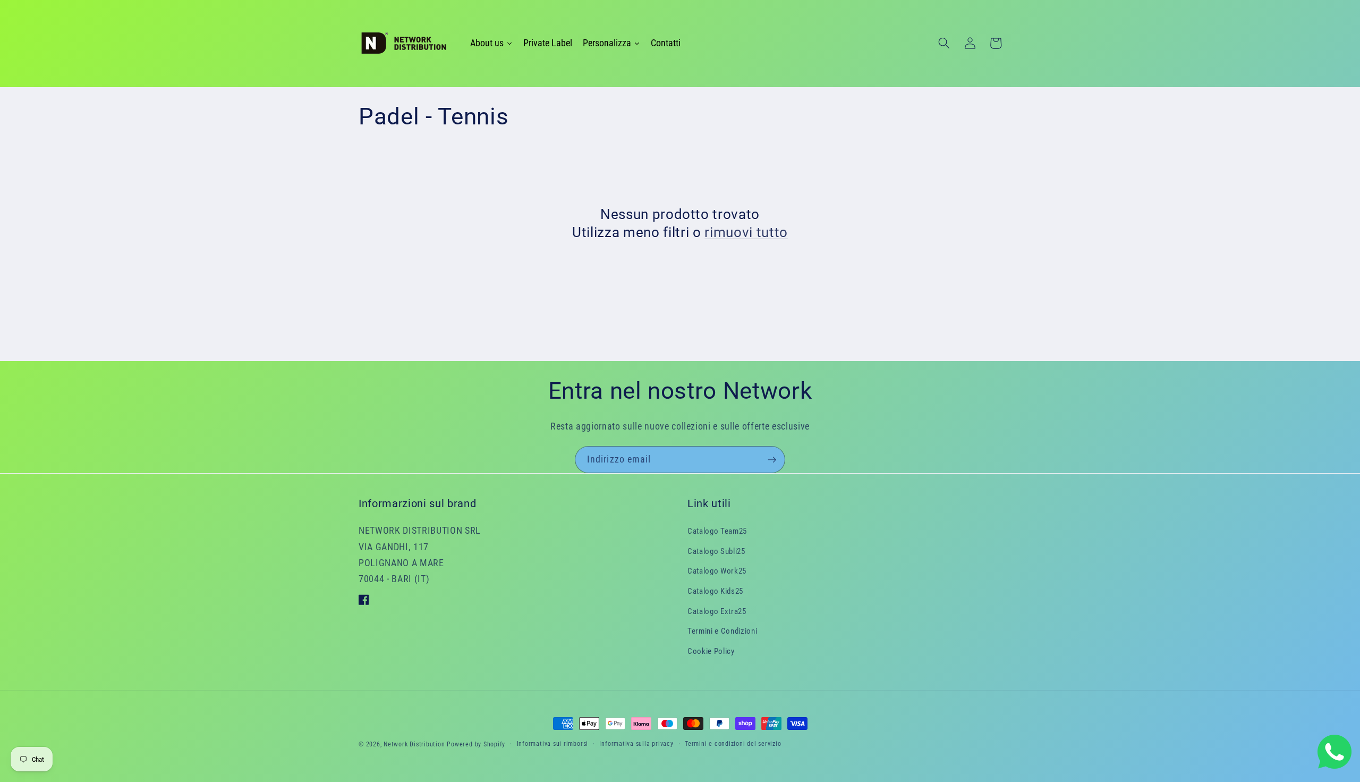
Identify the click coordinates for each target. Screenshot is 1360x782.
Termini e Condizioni (722, 631)
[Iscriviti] (772, 460)
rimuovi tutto (746, 232)
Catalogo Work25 (716, 571)
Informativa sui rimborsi (552, 743)
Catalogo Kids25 (715, 590)
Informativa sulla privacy (636, 743)
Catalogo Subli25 (716, 551)
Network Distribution (414, 744)
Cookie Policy (711, 650)
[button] (944, 43)
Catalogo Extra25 (716, 611)
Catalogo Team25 (717, 530)
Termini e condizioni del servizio (733, 743)
